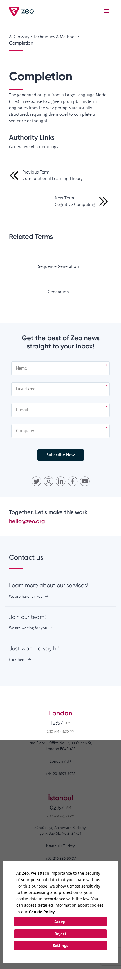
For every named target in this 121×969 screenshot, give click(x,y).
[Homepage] (22, 11)
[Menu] (106, 11)
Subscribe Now (60, 455)
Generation (58, 292)
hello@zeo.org (27, 521)
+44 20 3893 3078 (60, 774)
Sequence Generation (58, 267)
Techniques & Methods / (56, 37)
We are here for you (26, 596)
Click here (17, 660)
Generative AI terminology (33, 147)
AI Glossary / (20, 37)
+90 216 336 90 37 (60, 858)
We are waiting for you (28, 628)
